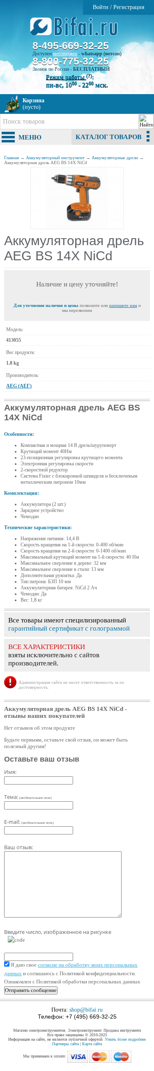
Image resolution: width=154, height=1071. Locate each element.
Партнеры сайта (65, 1044)
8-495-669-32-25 (70, 45)
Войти (100, 7)
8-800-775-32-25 (70, 61)
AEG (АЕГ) (19, 386)
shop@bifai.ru (86, 1010)
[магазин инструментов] (77, 30)
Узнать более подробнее (125, 1039)
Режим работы (69, 77)
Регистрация (128, 7)
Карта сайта (92, 1044)
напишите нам (123, 305)
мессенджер (65, 53)
